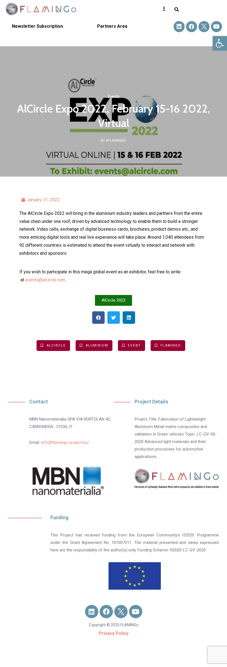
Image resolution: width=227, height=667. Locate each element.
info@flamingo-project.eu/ (65, 442)
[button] (220, 43)
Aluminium (97, 345)
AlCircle (56, 345)
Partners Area (112, 26)
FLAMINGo (171, 345)
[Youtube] (216, 26)
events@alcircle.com (45, 279)
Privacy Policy (113, 633)
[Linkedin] (179, 26)
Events (114, 96)
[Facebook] (191, 26)
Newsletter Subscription (37, 26)
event (134, 345)
